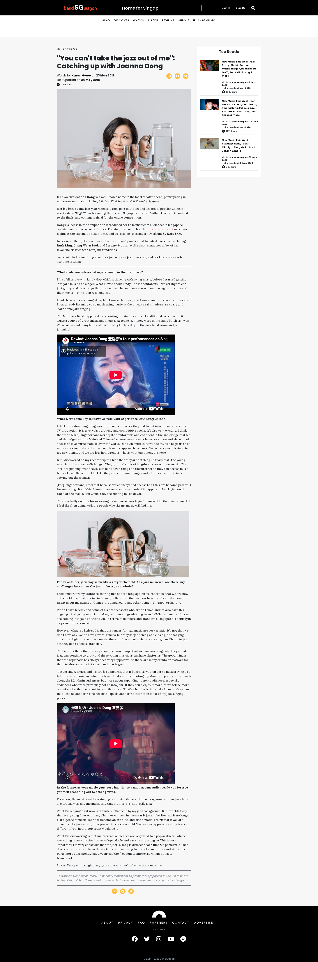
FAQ (141, 922)
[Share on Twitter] (185, 76)
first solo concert (161, 229)
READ (106, 20)
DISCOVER (121, 20)
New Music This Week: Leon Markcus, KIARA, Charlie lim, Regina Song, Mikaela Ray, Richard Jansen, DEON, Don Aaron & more (239, 108)
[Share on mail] (169, 76)
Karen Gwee (81, 75)
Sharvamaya (239, 82)
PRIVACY (125, 922)
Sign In (226, 8)
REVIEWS (168, 20)
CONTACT (180, 922)
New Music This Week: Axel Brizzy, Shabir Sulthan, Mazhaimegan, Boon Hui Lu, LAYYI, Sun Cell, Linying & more (239, 68)
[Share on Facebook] (177, 76)
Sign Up (240, 8)
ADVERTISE (203, 922)
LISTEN (153, 20)
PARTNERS (158, 922)
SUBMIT (184, 20)
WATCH (138, 20)
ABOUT (107, 922)
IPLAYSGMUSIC (204, 20)
